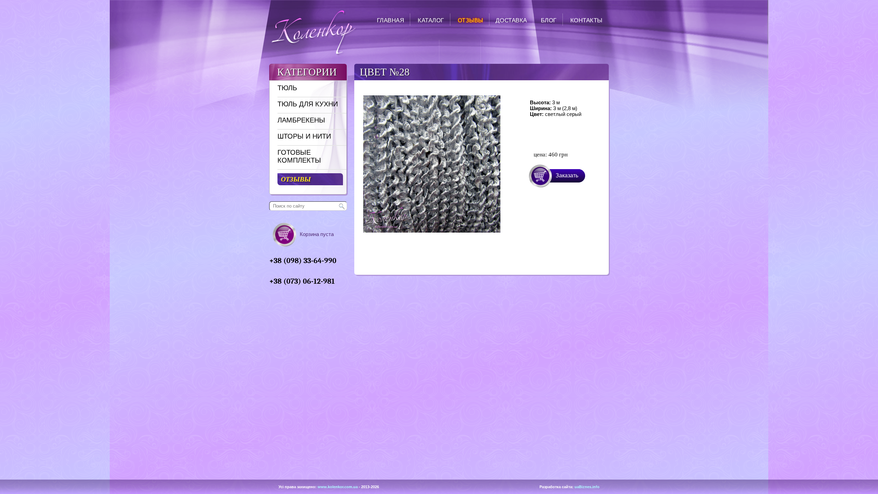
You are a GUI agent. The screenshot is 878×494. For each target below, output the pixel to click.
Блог (549, 20)
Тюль (287, 88)
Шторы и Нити (304, 136)
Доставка (511, 20)
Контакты (586, 20)
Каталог (431, 20)
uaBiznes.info (587, 487)
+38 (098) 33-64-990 (302, 260)
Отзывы (470, 20)
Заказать (567, 175)
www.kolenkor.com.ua (338, 487)
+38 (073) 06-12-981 (302, 281)
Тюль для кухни (307, 104)
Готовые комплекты (299, 156)
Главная (390, 20)
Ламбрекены (301, 120)
